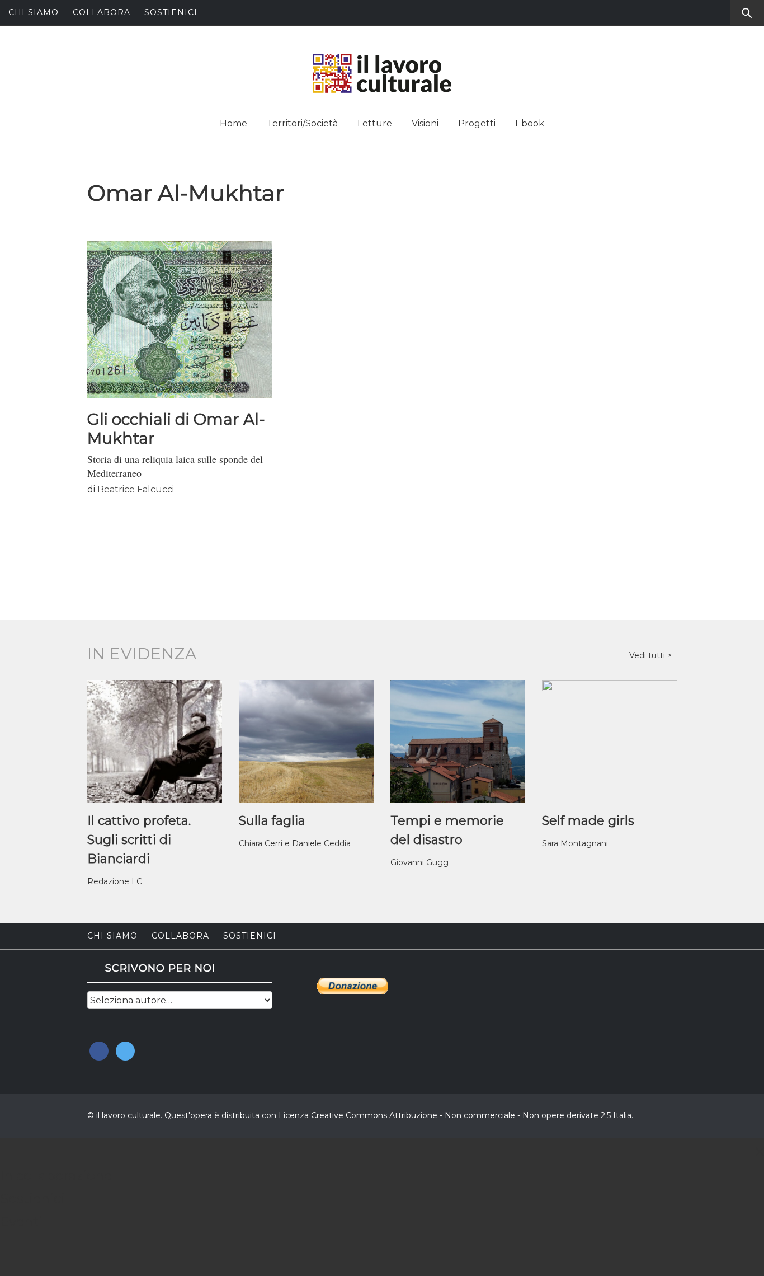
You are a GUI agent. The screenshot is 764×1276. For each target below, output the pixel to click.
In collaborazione (56, 1175)
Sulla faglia (272, 820)
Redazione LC (114, 881)
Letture (374, 123)
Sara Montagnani (575, 843)
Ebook (529, 123)
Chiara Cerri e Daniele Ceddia (295, 843)
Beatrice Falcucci (135, 489)
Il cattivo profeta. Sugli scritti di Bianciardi (139, 839)
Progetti (477, 123)
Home (233, 123)
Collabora (101, 12)
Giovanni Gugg (419, 862)
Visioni (425, 123)
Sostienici (170, 12)
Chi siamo (33, 12)
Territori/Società (302, 123)
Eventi (21, 1221)
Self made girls (588, 820)
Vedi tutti (648, 655)
